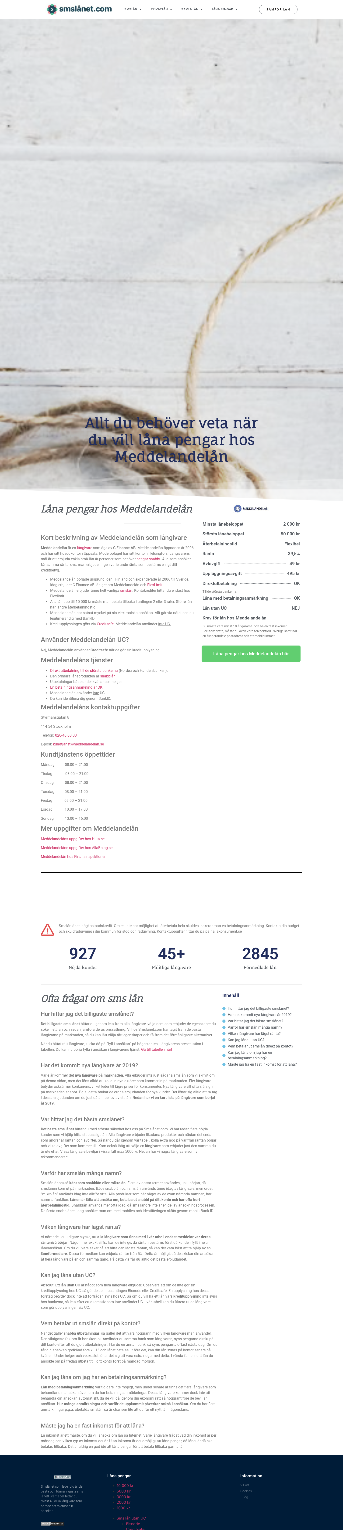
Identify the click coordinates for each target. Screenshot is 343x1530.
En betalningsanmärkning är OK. (76, 687)
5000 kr (124, 1491)
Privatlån (159, 9)
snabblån (108, 676)
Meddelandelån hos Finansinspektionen (73, 856)
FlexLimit (154, 585)
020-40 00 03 (66, 735)
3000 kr (124, 1496)
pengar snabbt (148, 559)
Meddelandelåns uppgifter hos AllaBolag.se (76, 848)
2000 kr (124, 1502)
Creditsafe (105, 624)
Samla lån (189, 9)
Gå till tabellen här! (156, 1049)
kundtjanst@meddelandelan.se (78, 744)
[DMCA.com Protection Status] (52, 1524)
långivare (84, 548)
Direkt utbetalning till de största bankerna (84, 670)
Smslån (130, 9)
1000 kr (123, 1508)
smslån (126, 590)
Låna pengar (222, 9)
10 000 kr (125, 1485)
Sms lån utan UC (131, 1518)
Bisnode (133, 1523)
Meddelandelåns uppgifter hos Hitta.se (73, 839)
